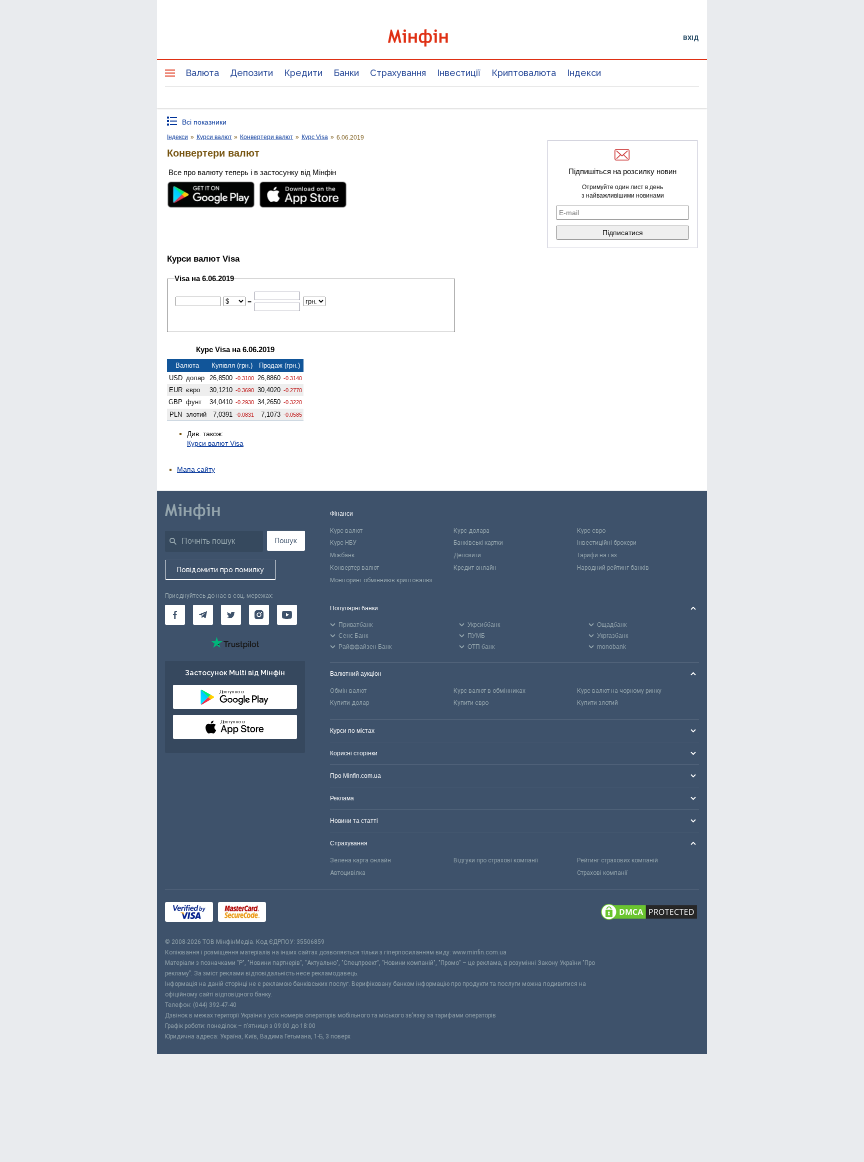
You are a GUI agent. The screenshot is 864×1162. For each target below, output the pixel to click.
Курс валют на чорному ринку (619, 690)
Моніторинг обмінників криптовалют (381, 580)
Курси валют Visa (215, 443)
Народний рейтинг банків (613, 567)
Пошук (286, 541)
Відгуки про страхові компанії (496, 860)
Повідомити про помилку (220, 570)
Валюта (202, 73)
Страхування (398, 73)
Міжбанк (342, 555)
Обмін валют (348, 690)
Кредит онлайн (475, 567)
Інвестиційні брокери (606, 542)
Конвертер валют (354, 567)
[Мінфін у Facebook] (175, 615)
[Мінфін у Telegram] (203, 615)
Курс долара (472, 530)
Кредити (303, 73)
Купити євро (471, 702)
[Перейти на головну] (432, 38)
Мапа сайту (196, 469)
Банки (346, 73)
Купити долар (349, 702)
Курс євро (591, 530)
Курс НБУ (343, 542)
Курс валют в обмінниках (490, 690)
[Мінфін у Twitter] (231, 615)
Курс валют (346, 530)
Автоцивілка (348, 872)
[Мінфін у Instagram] (259, 615)
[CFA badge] (293, 913)
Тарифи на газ (597, 555)
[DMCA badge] (649, 913)
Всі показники (204, 122)
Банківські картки (478, 542)
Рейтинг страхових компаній (617, 860)
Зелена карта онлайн (360, 860)
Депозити (251, 73)
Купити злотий (597, 702)
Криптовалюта (524, 73)
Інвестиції (458, 73)
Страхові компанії (602, 872)
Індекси (584, 73)
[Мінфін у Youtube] (287, 615)
